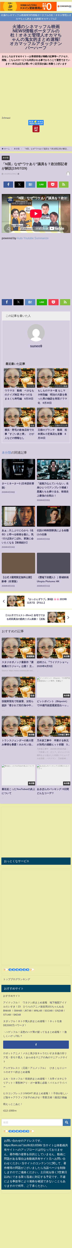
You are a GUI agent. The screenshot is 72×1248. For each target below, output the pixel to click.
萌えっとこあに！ (13, 1104)
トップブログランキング (16, 979)
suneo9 (36, 346)
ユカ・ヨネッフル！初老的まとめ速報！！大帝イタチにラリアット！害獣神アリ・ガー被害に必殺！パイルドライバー (35, 1082)
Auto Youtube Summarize (33, 238)
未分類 (6, 158)
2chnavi (6, 118)
